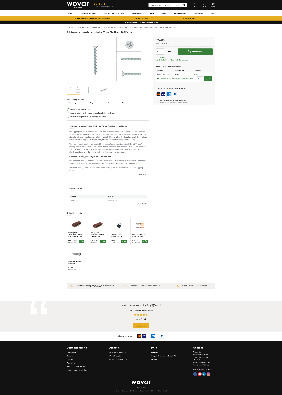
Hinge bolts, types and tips (77, 370)
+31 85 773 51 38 (202, 365)
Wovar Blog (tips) (115, 356)
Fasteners (71, 27)
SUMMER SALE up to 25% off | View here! (141, 22)
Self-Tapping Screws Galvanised (115, 27)
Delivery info (71, 352)
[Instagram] (209, 374)
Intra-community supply (118, 359)
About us (154, 352)
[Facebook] (195, 374)
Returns (70, 356)
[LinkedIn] (204, 374)
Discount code (163, 391)
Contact (70, 359)
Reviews (154, 359)
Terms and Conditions (147, 391)
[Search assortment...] (184, 5)
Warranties (71, 363)
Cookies (125, 391)
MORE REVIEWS (140, 326)
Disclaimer (134, 391)
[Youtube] (200, 374)
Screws (81, 27)
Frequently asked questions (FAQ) (164, 356)
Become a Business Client (118, 352)
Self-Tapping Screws (94, 27)
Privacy (117, 391)
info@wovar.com (204, 362)
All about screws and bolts (76, 366)
